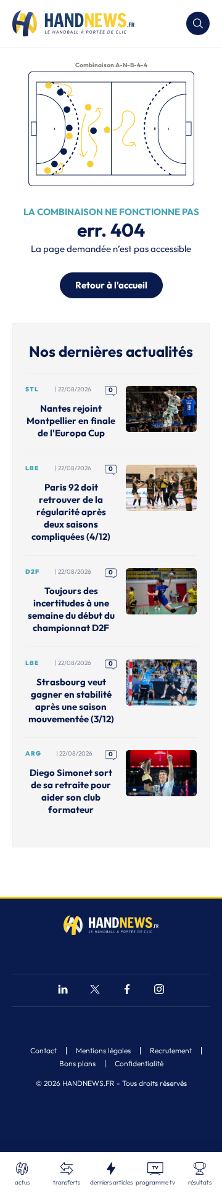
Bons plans (77, 1063)
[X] (95, 991)
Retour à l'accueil (111, 285)
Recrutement (171, 1050)
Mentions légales (103, 1050)
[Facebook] (127, 991)
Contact (43, 1050)
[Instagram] (159, 991)
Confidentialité (139, 1063)
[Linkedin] (63, 991)
